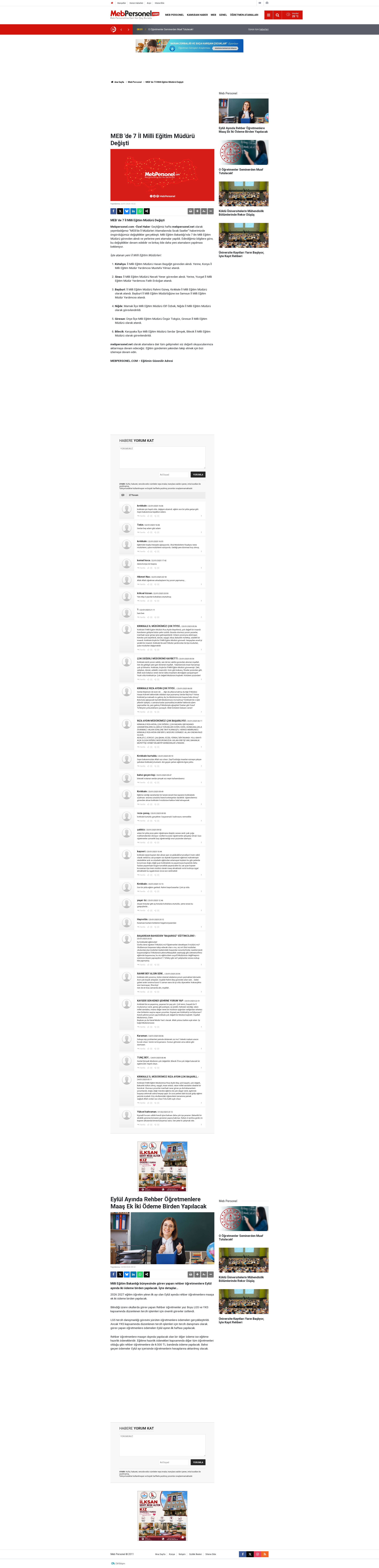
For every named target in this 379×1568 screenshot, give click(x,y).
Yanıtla (142, 516)
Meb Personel (174, 14)
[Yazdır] (191, 211)
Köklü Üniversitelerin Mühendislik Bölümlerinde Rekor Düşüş (179, 29)
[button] (197, 211)
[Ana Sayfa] (112, 3)
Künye (172, 1554)
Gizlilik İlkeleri (195, 1554)
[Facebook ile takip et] (242, 1554)
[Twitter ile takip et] (250, 1554)
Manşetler (121, 3)
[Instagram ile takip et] (257, 1554)
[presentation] (121, 29)
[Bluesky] (127, 211)
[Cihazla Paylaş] (147, 211)
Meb (213, 14)
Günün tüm (258, 29)
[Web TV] (259, 2)
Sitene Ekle (159, 3)
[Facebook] (113, 211)
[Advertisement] (162, 110)
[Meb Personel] (134, 14)
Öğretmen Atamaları (244, 14)
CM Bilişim (120, 1563)
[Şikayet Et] (201, 516)
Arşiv (149, 3)
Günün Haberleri (136, 3)
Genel (223, 14)
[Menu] (268, 15)
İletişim (182, 1554)
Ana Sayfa (119, 82)
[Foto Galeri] (267, 2)
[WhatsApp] (140, 211)
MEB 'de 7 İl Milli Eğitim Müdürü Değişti (164, 82)
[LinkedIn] (133, 211)
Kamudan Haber (197, 14)
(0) (151, 516)
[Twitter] (120, 211)
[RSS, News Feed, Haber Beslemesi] (265, 1554)
